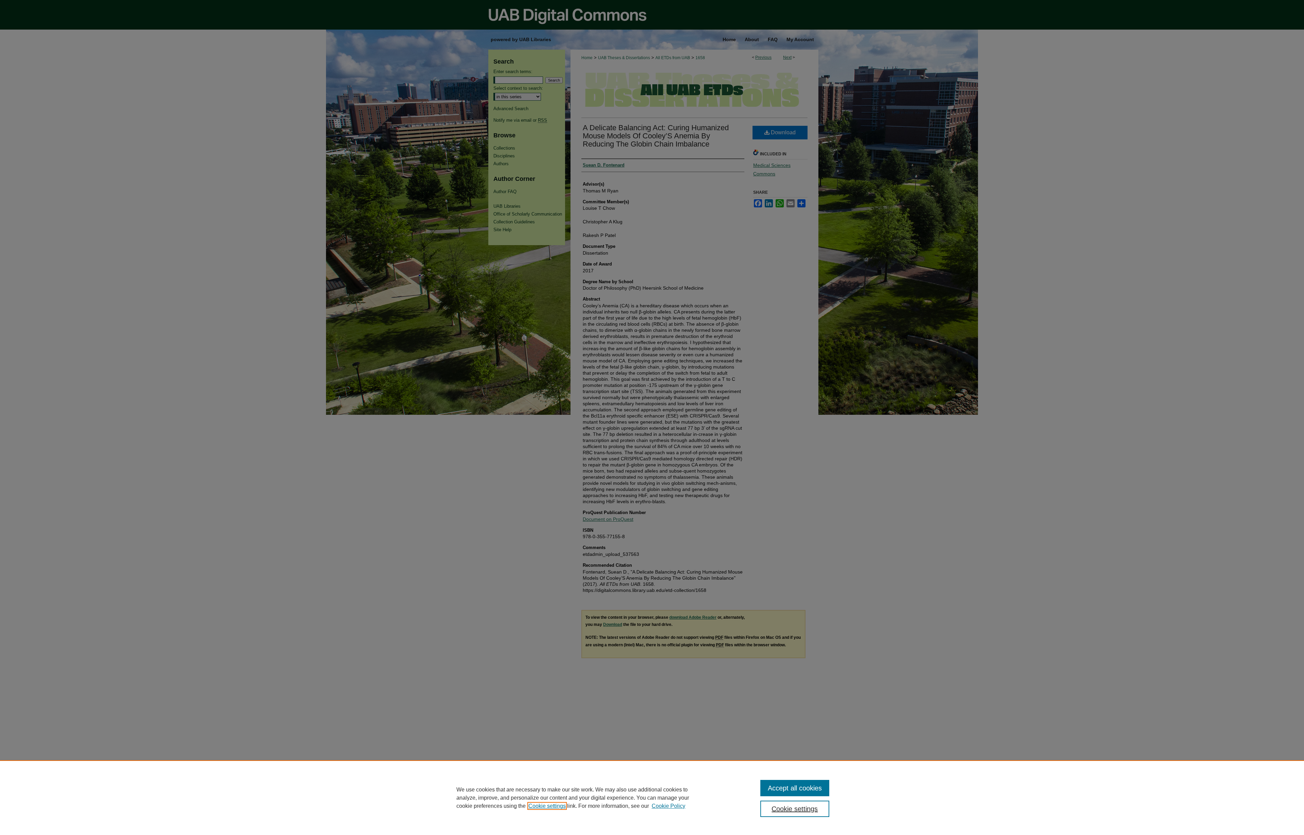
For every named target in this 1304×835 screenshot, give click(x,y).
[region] (652, 797)
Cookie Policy (668, 806)
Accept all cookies (795, 788)
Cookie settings (547, 806)
